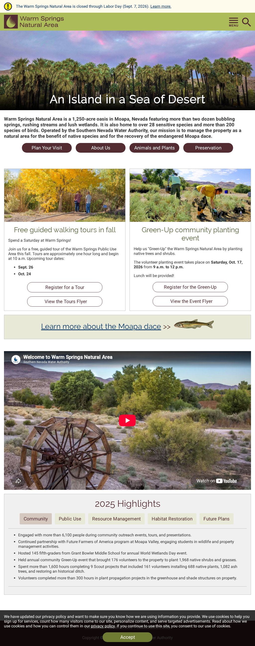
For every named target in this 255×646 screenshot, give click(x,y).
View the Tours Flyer (57, 303)
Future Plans (216, 519)
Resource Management (116, 519)
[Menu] (233, 22)
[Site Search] (246, 22)
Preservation (208, 148)
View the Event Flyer (182, 302)
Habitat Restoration (172, 519)
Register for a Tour (55, 288)
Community (36, 519)
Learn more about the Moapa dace (101, 326)
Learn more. (160, 6)
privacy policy (103, 626)
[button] (34, 22)
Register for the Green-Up (185, 288)
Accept (127, 637)
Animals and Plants (154, 148)
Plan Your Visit (47, 148)
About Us (100, 148)
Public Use (70, 519)
